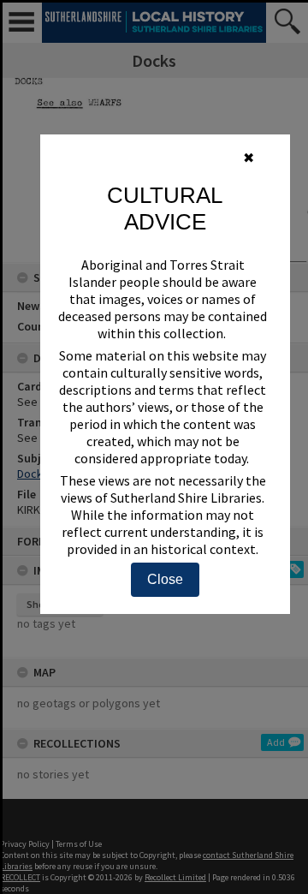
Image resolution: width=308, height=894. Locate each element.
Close (165, 579)
